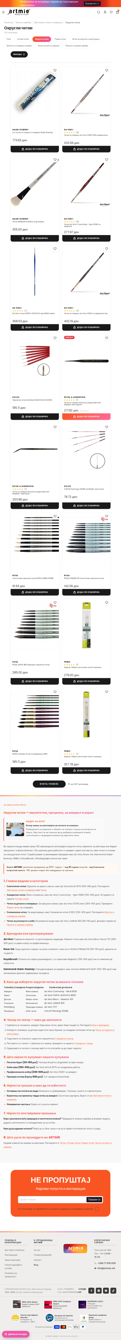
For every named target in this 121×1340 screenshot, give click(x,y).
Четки (43, 890)
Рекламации (11, 1255)
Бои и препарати (100, 1025)
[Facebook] (91, 1291)
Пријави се (94, 1199)
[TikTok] (113, 1291)
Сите (9, 39)
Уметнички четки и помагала (48, 22)
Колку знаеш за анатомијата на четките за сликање (52, 825)
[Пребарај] (98, 12)
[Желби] (111, 12)
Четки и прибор (23, 22)
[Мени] (3, 12)
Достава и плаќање (14, 1250)
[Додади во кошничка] (35, 149)
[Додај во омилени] (55, 70)
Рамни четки (60, 39)
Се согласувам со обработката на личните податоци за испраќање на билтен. (56, 1208)
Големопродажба (42, 1255)
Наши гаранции (12, 1260)
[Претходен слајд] (67, 94)
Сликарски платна (64, 1038)
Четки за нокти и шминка (48, 45)
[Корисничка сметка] (105, 12)
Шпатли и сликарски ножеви (19, 45)
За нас (37, 1250)
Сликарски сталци (83, 1043)
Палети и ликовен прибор (77, 45)
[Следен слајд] (105, 94)
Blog (36, 1265)
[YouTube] (106, 1291)
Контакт (38, 1260)
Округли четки (42, 39)
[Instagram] (99, 1291)
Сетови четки (23, 39)
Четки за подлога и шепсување (85, 39)
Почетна (8, 22)
